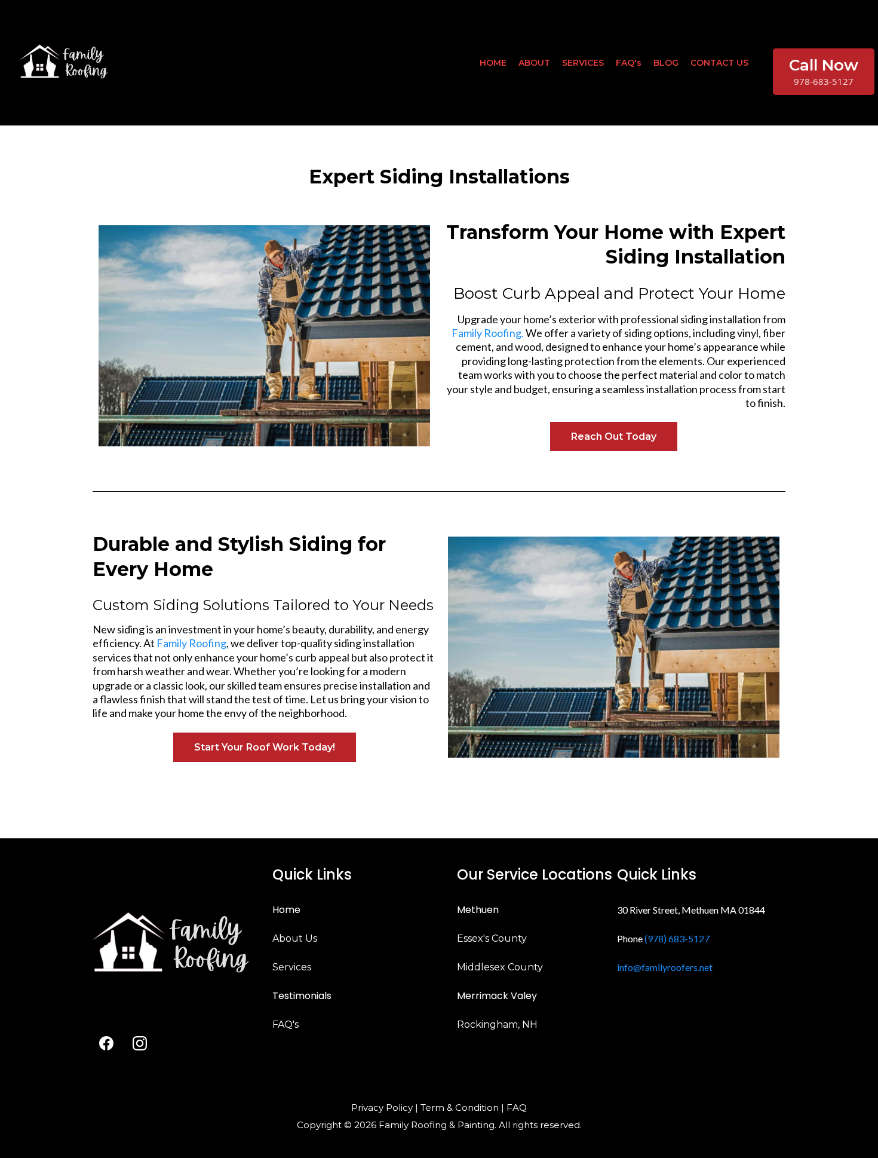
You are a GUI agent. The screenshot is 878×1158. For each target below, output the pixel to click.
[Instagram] (139, 1043)
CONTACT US (719, 62)
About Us (294, 938)
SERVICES (583, 62)
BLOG (666, 62)
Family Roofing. (488, 332)
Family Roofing (191, 643)
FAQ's (628, 62)
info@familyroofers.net (665, 967)
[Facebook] (106, 1043)
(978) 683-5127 (677, 938)
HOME (493, 62)
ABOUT (534, 62)
